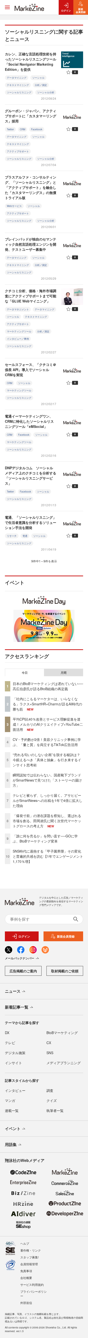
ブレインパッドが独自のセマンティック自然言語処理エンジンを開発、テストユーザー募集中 (30, 244)
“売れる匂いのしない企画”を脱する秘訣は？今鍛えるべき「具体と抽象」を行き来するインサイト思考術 (47, 759)
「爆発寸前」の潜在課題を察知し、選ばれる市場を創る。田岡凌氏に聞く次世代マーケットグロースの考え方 (47, 820)
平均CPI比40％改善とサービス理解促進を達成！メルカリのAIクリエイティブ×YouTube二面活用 (48, 724)
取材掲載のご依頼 (64, 970)
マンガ (10, 1100)
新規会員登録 (66, 936)
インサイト (13, 1062)
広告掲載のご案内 (23, 970)
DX (7, 1032)
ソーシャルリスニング (19, 92)
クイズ (51, 1100)
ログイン (24, 936)
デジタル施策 (15, 1052)
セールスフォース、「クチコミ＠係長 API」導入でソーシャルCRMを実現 (30, 369)
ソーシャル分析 (45, 92)
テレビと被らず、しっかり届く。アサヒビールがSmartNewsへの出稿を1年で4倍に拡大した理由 (47, 800)
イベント (13, 1128)
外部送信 (26, 1303)
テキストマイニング (18, 85)
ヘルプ (24, 1243)
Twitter (10, 129)
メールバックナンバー (19, 958)
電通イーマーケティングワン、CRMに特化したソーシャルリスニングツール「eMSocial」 (29, 421)
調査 (49, 1090)
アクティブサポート (18, 151)
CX (48, 1042)
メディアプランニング (63, 1062)
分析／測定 (41, 85)
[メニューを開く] (7, 7)
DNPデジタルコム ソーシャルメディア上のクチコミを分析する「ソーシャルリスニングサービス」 (30, 475)
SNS (49, 1052)
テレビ (10, 1042)
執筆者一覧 (55, 1110)
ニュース (13, 991)
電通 (24, 536)
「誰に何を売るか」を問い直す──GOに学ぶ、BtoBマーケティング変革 (45, 838)
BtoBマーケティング (62, 1032)
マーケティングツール (19, 331)
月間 (63, 672)
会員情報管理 (29, 1264)
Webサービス (14, 206)
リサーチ (12, 536)
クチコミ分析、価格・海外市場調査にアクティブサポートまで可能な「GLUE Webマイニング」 (30, 295)
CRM (22, 129)
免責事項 (26, 1271)
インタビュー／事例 (18, 338)
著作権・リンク (30, 1250)
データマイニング (16, 77)
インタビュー (15, 1090)
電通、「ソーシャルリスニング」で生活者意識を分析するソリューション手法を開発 (30, 522)
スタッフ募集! (29, 1257)
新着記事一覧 (16, 1007)
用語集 (11, 1144)
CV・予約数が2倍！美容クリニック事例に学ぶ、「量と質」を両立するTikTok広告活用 (47, 742)
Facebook (36, 129)
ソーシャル (38, 77)
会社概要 (26, 1278)
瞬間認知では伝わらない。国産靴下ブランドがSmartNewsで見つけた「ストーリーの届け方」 (47, 780)
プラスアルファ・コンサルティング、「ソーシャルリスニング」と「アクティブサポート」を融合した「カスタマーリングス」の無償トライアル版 (30, 187)
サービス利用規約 (32, 1284)
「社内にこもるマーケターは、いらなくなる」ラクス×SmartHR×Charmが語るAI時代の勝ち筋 (47, 703)
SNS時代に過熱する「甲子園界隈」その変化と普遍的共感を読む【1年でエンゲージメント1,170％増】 (48, 856)
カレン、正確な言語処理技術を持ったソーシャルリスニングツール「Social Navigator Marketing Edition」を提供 (30, 61)
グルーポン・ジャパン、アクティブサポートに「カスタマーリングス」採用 (30, 115)
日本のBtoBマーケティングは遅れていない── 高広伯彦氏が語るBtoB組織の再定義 (48, 686)
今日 (25, 672)
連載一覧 (12, 1110)
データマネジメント (18, 309)
